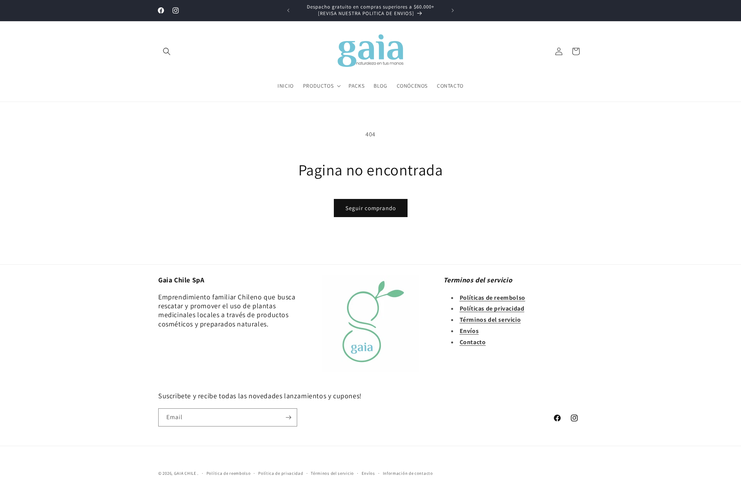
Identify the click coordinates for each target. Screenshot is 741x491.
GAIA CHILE (185, 473)
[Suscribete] (288, 417)
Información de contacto (408, 473)
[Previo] (288, 10)
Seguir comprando (370, 208)
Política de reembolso (228, 473)
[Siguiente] (452, 10)
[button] (166, 51)
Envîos (368, 473)
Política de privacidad (280, 473)
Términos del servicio (332, 473)
